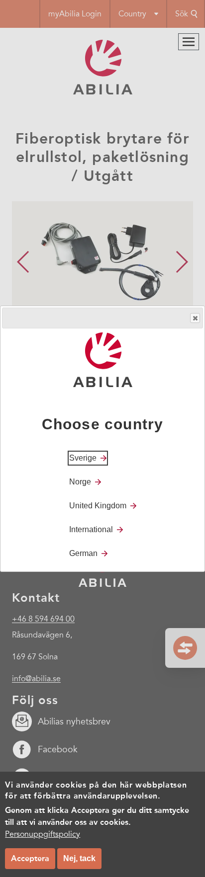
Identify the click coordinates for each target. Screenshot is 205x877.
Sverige (83, 458)
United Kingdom (97, 505)
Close (195, 318)
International (91, 529)
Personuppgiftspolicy (42, 834)
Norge (80, 482)
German (83, 553)
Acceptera (30, 858)
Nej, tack (79, 858)
